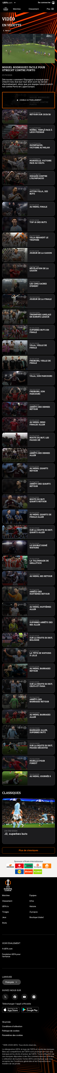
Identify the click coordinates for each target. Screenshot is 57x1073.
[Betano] (28, 871)
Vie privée (6, 1022)
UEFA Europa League (5, 8)
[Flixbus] (37, 871)
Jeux (4, 917)
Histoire (33, 906)
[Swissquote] (37, 866)
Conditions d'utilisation (12, 1026)
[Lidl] (19, 871)
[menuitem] (18, 9)
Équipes (33, 895)
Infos (32, 901)
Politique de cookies (10, 1031)
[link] (16, 9)
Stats (4, 923)
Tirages (5, 912)
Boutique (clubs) (37, 917)
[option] (28, 100)
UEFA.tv (5, 906)
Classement (7, 901)
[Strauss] (19, 866)
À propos (34, 912)
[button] (49, 9)
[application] (28, 48)
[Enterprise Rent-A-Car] (28, 866)
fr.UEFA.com (7, 949)
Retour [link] (8, 30)
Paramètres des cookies (12, 1035)
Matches (6, 895)
